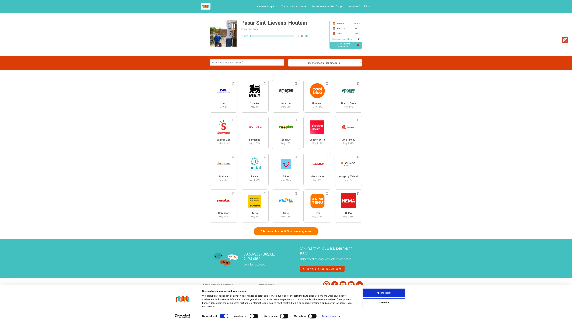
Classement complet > (342, 39)
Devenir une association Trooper (327, 6)
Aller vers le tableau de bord (322, 268)
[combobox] (247, 62)
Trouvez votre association (293, 6)
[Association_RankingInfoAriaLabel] (358, 39)
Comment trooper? (266, 6)
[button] (367, 6)
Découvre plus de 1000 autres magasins (286, 231)
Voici (247, 264)
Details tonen (329, 316)
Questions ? (354, 6)
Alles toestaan (384, 293)
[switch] (254, 316)
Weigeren (384, 302)
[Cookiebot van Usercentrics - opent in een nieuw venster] (183, 316)
